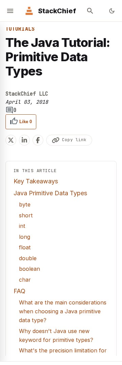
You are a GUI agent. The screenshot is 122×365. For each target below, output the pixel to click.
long (24, 236)
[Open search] (90, 10)
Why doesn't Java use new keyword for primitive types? (56, 335)
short (26, 215)
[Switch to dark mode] (111, 10)
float (25, 247)
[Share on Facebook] (38, 140)
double (28, 258)
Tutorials (20, 29)
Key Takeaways (36, 181)
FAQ (19, 291)
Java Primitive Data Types (50, 193)
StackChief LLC (26, 93)
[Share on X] (10, 140)
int (22, 225)
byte (24, 204)
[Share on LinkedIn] (24, 140)
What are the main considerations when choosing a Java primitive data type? (62, 311)
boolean (29, 268)
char (25, 279)
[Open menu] (10, 10)
